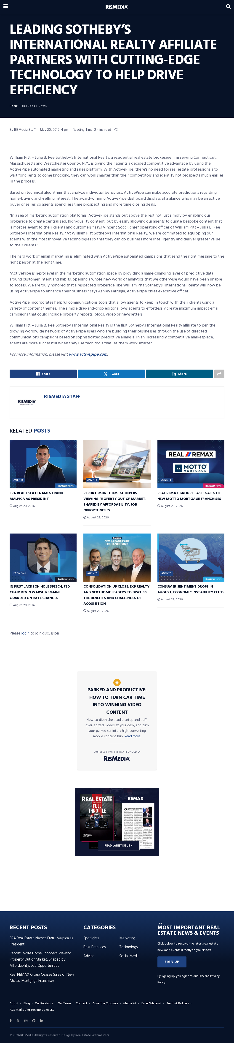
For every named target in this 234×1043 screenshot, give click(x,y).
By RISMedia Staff (23, 130)
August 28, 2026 (23, 506)
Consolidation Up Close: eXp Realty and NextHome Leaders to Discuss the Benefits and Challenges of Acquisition (116, 595)
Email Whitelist (151, 1003)
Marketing (127, 938)
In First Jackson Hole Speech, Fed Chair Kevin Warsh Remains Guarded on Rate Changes (40, 592)
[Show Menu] (5, 7)
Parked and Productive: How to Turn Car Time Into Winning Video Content (117, 701)
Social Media (129, 956)
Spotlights (91, 938)
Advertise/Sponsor (105, 1003)
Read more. (133, 736)
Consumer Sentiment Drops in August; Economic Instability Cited (190, 589)
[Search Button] (228, 7)
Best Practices (94, 947)
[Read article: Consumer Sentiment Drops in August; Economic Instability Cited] (190, 558)
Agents (18, 480)
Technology (128, 947)
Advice (88, 956)
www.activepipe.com (88, 354)
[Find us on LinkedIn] (41, 1021)
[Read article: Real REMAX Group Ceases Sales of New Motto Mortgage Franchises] (190, 464)
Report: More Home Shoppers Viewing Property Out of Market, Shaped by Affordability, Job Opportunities (114, 501)
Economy (20, 573)
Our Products (44, 1003)
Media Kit (129, 1003)
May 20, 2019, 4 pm (54, 130)
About (14, 1003)
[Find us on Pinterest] (33, 1021)
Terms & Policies (178, 1003)
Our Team (64, 1003)
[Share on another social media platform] (219, 374)
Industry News (34, 106)
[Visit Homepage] (117, 6)
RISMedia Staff (62, 396)
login (25, 633)
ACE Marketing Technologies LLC (32, 1010)
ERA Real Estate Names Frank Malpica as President (36, 496)
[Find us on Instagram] (26, 1021)
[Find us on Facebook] (11, 1021)
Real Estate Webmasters (92, 1035)
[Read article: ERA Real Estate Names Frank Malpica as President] (43, 464)
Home (14, 106)
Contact (81, 1003)
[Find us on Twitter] (18, 1021)
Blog (27, 1003)
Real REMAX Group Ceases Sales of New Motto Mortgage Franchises (189, 496)
